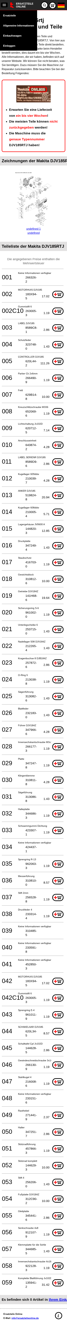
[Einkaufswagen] (52, 5)
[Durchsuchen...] (44, 5)
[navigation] (4, 5)
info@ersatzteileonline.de (25, 1318)
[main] (33, 658)
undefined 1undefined (33, 230)
